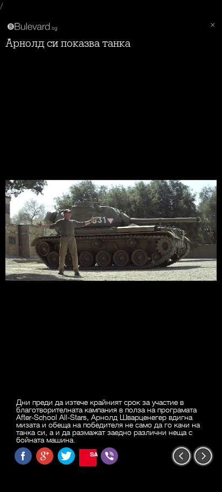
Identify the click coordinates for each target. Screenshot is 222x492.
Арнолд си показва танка (67, 43)
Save (93, 454)
